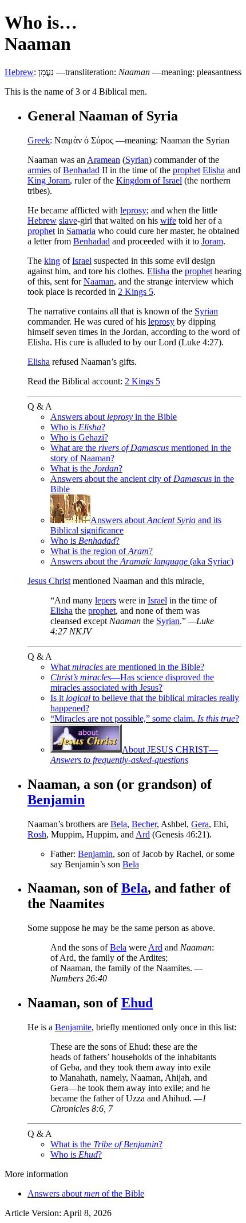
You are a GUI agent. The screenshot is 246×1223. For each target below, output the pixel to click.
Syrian (137, 160)
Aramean (103, 160)
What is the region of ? (101, 551)
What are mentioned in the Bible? (127, 667)
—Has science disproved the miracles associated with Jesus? (132, 682)
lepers (105, 600)
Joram (212, 241)
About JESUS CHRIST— (134, 755)
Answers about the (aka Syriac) (141, 561)
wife (168, 220)
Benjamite (73, 1027)
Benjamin (56, 799)
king (52, 261)
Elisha (214, 170)
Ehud (137, 1002)
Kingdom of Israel (149, 180)
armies (39, 170)
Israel (82, 261)
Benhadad (81, 170)
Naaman (99, 281)
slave (68, 220)
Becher (144, 824)
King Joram (48, 180)
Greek (38, 140)
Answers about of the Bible (85, 1193)
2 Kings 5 (135, 292)
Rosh (36, 834)
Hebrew (19, 72)
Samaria (81, 231)
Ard (143, 834)
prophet (186, 170)
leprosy (133, 210)
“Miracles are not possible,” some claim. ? (144, 718)
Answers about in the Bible (113, 417)
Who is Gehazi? (79, 437)
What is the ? (86, 468)
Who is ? (77, 427)
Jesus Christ (48, 581)
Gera (200, 824)
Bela (118, 824)
